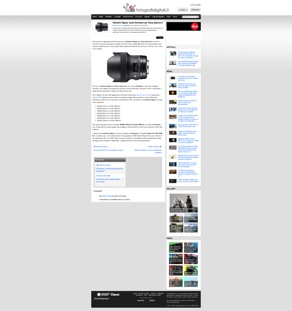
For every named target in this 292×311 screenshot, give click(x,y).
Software (147, 17)
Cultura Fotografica (158, 17)
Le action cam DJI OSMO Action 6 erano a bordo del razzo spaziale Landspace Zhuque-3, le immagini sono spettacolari (188, 118)
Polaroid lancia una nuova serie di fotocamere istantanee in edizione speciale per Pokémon (188, 157)
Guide (168, 17)
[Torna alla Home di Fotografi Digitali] (146, 12)
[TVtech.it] (115, 296)
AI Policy (153, 293)
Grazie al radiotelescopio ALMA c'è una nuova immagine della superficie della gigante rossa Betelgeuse (187, 94)
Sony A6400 (96, 97)
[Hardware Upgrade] (103, 296)
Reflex (101, 17)
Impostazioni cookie (155, 295)
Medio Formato (128, 17)
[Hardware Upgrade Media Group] (101, 300)
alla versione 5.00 (143, 95)
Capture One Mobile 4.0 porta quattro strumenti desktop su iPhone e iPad (187, 133)
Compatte (117, 17)
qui (122, 199)
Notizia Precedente (101, 146)
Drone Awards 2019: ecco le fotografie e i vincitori (108, 150)
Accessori (138, 17)
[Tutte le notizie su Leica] (184, 30)
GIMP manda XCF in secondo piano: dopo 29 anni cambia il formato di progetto (187, 164)
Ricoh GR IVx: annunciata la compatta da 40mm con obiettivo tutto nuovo (188, 78)
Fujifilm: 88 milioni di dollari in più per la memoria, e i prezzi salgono (188, 180)
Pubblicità (160, 293)
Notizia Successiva (154, 146)
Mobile (152, 300)
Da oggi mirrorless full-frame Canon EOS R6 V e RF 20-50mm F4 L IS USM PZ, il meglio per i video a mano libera (188, 55)
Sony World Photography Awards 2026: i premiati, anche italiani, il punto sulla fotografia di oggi (188, 63)
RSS (145, 295)
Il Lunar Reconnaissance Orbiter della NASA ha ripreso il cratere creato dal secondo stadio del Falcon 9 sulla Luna (188, 149)
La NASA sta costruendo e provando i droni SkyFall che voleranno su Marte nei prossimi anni (188, 173)
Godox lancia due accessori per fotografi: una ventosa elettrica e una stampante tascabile (187, 110)
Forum (175, 17)
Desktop (140, 300)
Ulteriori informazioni (192, 297)
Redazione (139, 295)
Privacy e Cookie (143, 293)
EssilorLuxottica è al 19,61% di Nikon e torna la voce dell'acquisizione (187, 102)
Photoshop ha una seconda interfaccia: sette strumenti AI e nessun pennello (187, 85)
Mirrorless (108, 17)
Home (94, 17)
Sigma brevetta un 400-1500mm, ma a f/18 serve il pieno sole (188, 125)
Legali (135, 293)
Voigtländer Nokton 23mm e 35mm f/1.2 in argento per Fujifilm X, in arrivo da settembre (188, 140)
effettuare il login (107, 196)
